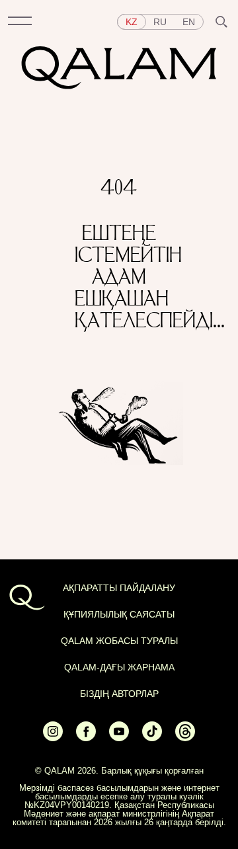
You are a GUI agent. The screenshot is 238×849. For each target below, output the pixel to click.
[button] (20, 22)
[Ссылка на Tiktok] (152, 738)
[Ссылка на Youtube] (119, 738)
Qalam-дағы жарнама (119, 667)
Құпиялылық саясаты (119, 614)
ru (160, 22)
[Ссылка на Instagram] (53, 738)
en (188, 22)
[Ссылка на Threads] (185, 738)
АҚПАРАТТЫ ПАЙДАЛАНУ (119, 587)
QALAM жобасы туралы (119, 640)
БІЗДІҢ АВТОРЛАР (119, 693)
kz (132, 22)
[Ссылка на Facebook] (86, 738)
